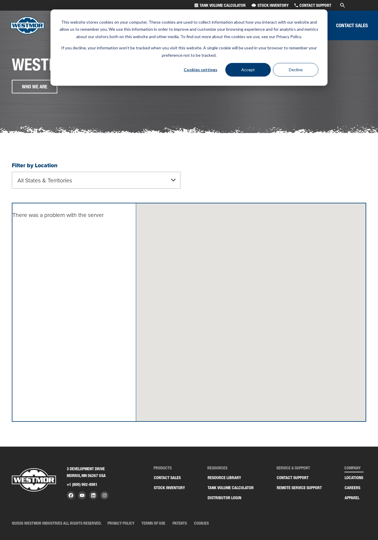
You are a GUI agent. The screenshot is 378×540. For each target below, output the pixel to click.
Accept (248, 69)
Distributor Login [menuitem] (224, 497)
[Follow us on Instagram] (104, 495)
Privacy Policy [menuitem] (120, 523)
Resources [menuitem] (217, 468)
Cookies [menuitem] (201, 523)
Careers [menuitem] (352, 487)
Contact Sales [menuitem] (167, 477)
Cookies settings (200, 69)
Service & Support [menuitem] (293, 468)
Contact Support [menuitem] (293, 477)
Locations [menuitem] (354, 477)
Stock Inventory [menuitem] (169, 487)
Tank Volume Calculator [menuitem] (231, 487)
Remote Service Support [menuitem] (299, 487)
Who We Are (34, 87)
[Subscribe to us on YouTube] (82, 495)
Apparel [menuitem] (352, 497)
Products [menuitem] (163, 468)
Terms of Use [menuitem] (153, 523)
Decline (296, 69)
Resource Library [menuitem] (224, 477)
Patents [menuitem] (179, 523)
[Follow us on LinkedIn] (93, 495)
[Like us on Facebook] (71, 495)
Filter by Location (35, 165)
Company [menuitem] (352, 468)
